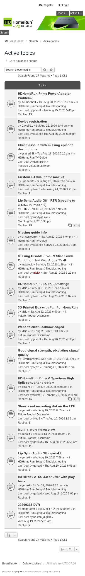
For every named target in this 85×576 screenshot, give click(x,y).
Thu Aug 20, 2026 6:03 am (61, 465)
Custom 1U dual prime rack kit (41, 177)
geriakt (26, 410)
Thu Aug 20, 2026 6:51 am (61, 442)
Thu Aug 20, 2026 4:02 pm (58, 367)
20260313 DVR (29, 504)
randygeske (40, 217)
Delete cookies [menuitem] (32, 563)
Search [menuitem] (4, 32)
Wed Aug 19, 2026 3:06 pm (61, 493)
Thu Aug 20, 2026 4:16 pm (60, 339)
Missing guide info (32, 232)
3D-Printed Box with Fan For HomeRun (48, 307)
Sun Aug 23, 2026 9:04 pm (60, 244)
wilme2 (37, 395)
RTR (24, 209)
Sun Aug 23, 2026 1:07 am (59, 296)
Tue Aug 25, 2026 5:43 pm (60, 110)
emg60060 (28, 509)
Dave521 (27, 125)
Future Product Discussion (34, 315)
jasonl (37, 110)
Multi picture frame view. (37, 429)
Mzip (24, 288)
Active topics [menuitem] (76, 13)
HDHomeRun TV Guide (32, 157)
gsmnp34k (28, 153)
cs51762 (27, 386)
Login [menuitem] (65, 5)
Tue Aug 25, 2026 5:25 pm (60, 133)
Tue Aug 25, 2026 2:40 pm (34, 165)
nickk (36, 272)
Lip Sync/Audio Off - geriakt (39, 453)
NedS (36, 189)
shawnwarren (30, 236)
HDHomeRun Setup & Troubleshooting (42, 106)
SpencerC (28, 181)
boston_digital (42, 517)
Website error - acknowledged (41, 327)
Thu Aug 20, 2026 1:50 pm (61, 395)
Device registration (32, 121)
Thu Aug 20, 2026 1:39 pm (59, 418)
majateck (27, 264)
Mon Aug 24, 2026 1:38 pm (34, 221)
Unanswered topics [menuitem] (63, 13)
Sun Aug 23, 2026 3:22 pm (59, 272)
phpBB (19, 571)
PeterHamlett (30, 359)
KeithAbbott (29, 102)
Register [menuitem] (48, 5)
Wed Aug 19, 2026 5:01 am (34, 521)
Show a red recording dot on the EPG (46, 406)
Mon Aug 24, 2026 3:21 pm (59, 189)
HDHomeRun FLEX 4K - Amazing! (43, 284)
